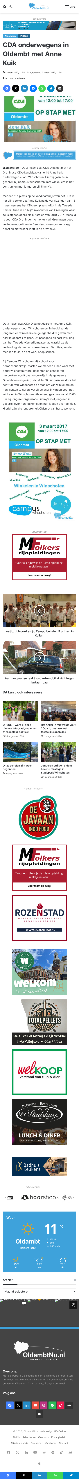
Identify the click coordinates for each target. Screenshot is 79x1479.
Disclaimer (36, 1443)
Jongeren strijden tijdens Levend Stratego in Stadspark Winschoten (57, 769)
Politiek (24, 36)
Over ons (43, 1437)
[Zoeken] (4, 8)
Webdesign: (47, 1431)
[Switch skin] (11, 8)
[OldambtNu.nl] (39, 7)
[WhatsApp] (42, 88)
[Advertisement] (39, 280)
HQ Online (60, 1431)
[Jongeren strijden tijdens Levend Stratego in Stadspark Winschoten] (58, 752)
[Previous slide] (5, 1197)
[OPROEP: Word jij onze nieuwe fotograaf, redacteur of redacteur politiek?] (20, 711)
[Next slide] (73, 1197)
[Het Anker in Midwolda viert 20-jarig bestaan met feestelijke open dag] (58, 711)
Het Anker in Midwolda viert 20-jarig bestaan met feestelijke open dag (58, 728)
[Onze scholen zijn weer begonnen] (20, 752)
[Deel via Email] (59, 88)
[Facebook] (6, 88)
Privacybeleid (58, 1437)
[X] (15, 88)
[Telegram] (51, 88)
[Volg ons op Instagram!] (73, 1305)
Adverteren (29, 1437)
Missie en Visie (19, 1443)
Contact (63, 1443)
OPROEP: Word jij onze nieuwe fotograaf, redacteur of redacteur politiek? (20, 728)
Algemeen (10, 36)
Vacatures (50, 1443)
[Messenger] (33, 88)
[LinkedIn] (24, 88)
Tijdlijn (16, 1437)
